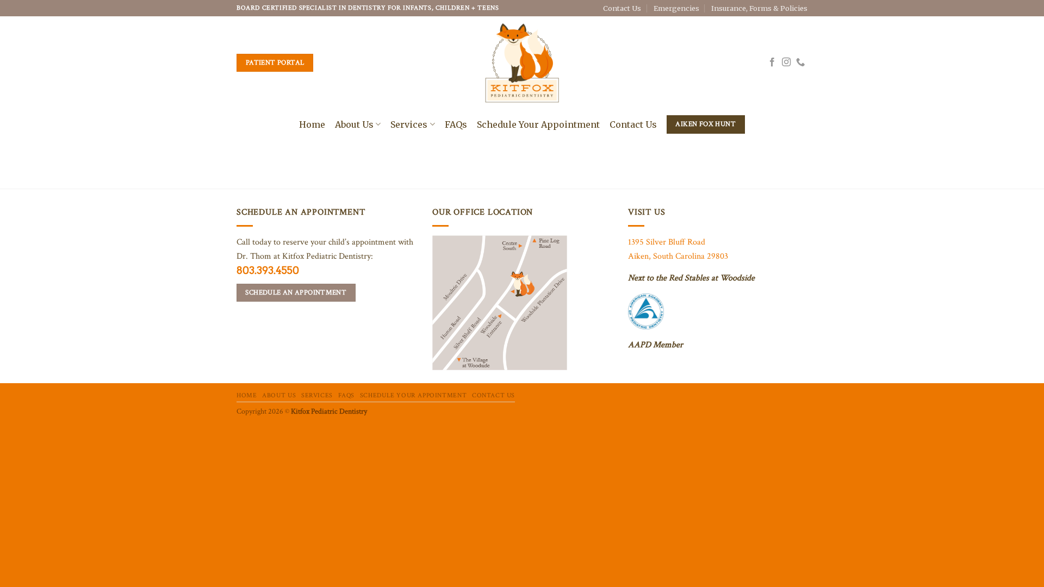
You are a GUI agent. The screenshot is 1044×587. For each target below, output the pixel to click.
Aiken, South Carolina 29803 (678, 256)
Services (408, 124)
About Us (354, 124)
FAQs (456, 124)
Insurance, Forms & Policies (759, 8)
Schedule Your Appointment (538, 124)
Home (312, 124)
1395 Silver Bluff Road (666, 242)
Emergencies (676, 8)
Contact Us (622, 8)
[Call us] (800, 62)
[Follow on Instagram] (786, 62)
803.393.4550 (268, 270)
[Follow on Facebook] (772, 62)
